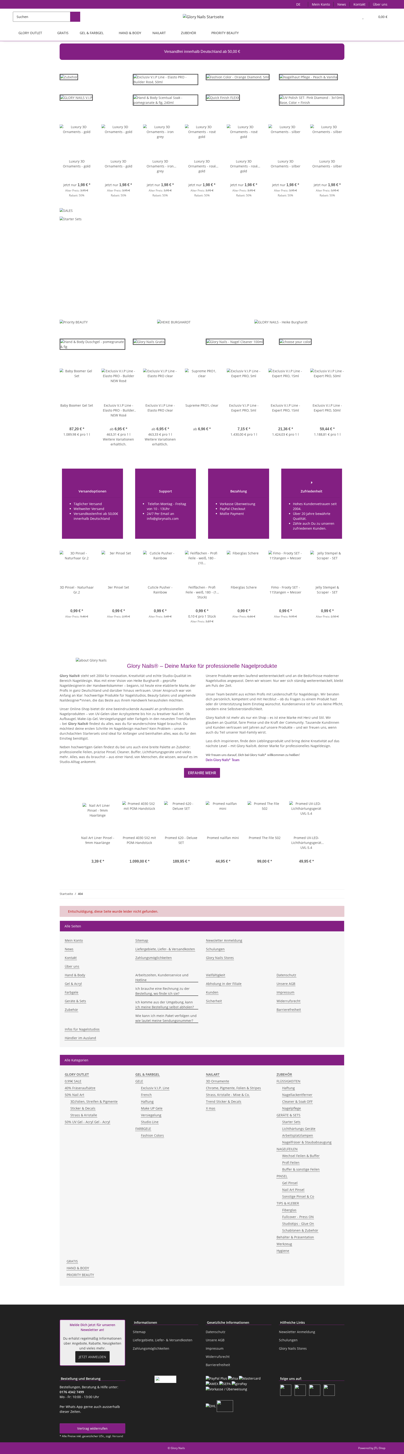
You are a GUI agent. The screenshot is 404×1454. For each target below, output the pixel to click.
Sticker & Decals (82, 1108)
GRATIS (72, 1261)
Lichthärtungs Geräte (298, 1128)
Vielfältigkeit (215, 975)
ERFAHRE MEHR (202, 772)
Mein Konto (321, 4)
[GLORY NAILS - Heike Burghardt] (280, 321)
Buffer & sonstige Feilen (301, 1169)
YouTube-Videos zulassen (251, 292)
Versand (117, 1436)
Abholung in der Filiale (224, 983)
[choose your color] (295, 341)
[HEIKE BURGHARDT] (174, 321)
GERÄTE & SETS (288, 1115)
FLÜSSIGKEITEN (288, 1081)
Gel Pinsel (290, 1183)
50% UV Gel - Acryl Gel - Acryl (87, 1122)
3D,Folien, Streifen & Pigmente (94, 1101)
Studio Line (150, 1122)
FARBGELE (143, 1128)
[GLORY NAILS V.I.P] (76, 99)
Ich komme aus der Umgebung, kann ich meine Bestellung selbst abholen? (164, 1004)
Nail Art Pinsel (293, 1189)
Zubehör (71, 1009)
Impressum (285, 992)
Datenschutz (286, 975)
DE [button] (298, 4)
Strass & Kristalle (83, 1115)
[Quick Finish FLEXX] (223, 97)
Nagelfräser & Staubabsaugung (307, 1142)
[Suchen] (75, 17)
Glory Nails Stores (220, 957)
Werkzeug (284, 1244)
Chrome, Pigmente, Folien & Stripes (233, 1088)
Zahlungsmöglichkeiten (153, 957)
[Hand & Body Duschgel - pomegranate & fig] (92, 346)
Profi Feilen (290, 1162)
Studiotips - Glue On (298, 1223)
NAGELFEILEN (287, 1149)
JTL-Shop (379, 1448)
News (341, 4)
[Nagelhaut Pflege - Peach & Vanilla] (308, 76)
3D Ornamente (217, 1081)
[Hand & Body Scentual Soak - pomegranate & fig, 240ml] (165, 102)
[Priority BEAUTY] (74, 321)
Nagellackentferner (297, 1094)
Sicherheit (214, 1001)
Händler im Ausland (80, 1038)
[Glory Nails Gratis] (149, 343)
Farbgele (71, 992)
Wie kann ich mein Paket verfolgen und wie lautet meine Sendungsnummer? (166, 1018)
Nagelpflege (291, 1108)
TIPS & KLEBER (288, 1203)
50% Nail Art (74, 1094)
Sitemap (141, 940)
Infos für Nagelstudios (82, 1029)
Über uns (380, 4)
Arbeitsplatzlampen (297, 1135)
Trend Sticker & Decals (223, 1101)
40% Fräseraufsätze (80, 1088)
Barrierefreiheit (289, 1009)
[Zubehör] (69, 79)
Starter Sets (291, 1122)
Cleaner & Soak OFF (297, 1101)
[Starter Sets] (71, 220)
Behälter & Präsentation (295, 1237)
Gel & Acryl (73, 983)
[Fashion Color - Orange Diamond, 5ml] (238, 76)
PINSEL (282, 1176)
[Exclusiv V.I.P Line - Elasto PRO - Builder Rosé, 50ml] (165, 81)
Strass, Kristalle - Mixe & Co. (228, 1094)
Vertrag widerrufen (92, 1428)
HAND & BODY (78, 1268)
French (146, 1094)
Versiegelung (151, 1115)
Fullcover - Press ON (298, 1217)
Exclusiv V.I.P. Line (155, 1088)
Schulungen (215, 949)
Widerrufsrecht (288, 1001)
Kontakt (359, 4)
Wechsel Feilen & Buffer (301, 1156)
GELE (139, 1081)
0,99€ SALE (73, 1081)
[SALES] (66, 212)
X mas (210, 1108)
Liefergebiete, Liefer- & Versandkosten (165, 949)
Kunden (212, 992)
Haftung (147, 1101)
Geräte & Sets (75, 1001)
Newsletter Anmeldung (224, 940)
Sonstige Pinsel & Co (298, 1196)
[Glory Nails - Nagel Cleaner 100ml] (235, 341)
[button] (354, 17)
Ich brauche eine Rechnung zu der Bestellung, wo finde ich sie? (162, 991)
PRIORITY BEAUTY (80, 1275)
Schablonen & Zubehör (300, 1230)
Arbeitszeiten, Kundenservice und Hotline (161, 977)
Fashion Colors (152, 1135)
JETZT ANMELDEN (92, 1357)
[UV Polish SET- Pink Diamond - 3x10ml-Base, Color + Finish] (312, 100)
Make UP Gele (151, 1108)
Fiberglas (289, 1210)
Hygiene (283, 1250)
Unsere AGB (286, 983)
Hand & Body (75, 975)
